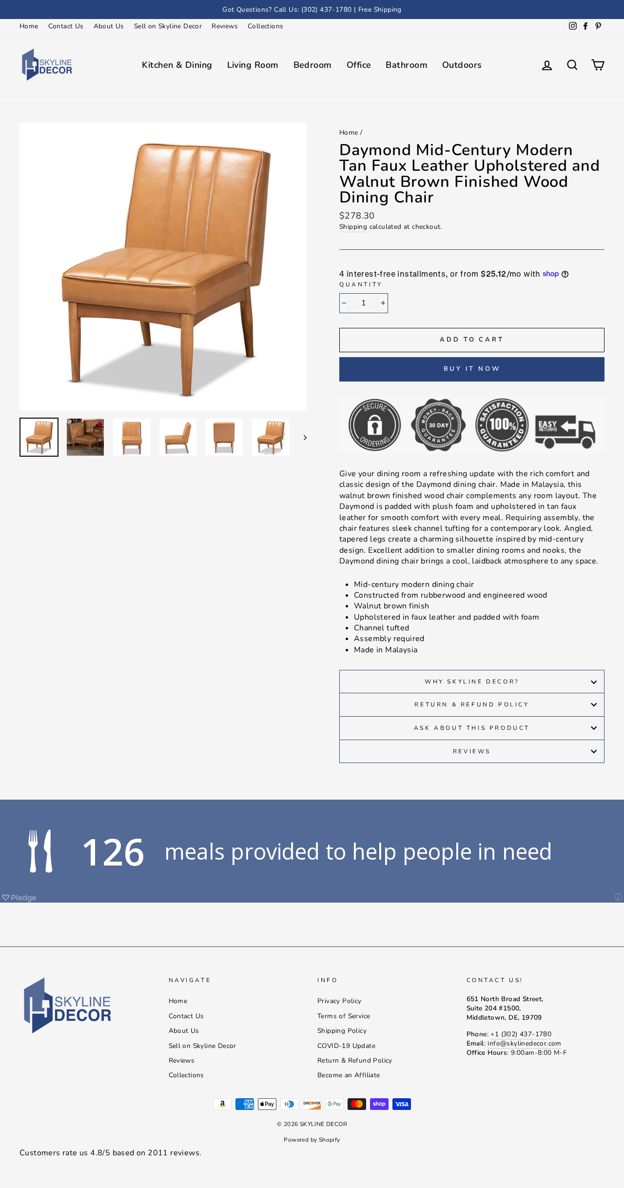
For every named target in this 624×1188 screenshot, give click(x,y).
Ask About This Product (472, 728)
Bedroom (312, 65)
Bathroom (407, 65)
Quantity (361, 284)
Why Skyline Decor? (472, 681)
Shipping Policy (342, 1030)
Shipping (353, 226)
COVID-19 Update (346, 1045)
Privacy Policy (339, 1001)
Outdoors (462, 65)
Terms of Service (343, 1016)
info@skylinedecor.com (524, 1043)
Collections (265, 26)
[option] (312, 9)
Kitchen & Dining (177, 65)
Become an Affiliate (348, 1075)
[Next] (300, 437)
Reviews (225, 26)
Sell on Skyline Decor (168, 26)
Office (359, 65)
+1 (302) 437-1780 (520, 1034)
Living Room (253, 65)
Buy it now (472, 368)
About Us (109, 26)
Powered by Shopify (312, 1140)
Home (29, 26)
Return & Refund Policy (471, 704)
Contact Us (66, 26)
